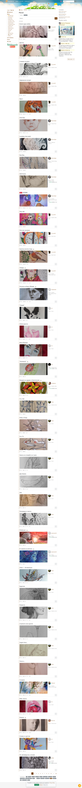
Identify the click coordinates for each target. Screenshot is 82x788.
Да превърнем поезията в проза (64, 16)
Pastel (49, 124)
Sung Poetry (11, 33)
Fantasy (55, 161)
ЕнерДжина (53, 383)
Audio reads (10, 29)
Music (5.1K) (10, 26)
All (26, 776)
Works (8, 14)
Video (9, 31)
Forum (8, 39)
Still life (41, 776)
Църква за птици (64, 50)
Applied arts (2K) (11, 28)
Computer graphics (28, 778)
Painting (52, 198)
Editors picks (11, 15)
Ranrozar (53, 720)
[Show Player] (79, 785)
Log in (8, 10)
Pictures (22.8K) (10, 22)
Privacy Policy (52, 782)
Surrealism (50, 180)
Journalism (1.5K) (11, 20)
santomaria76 (54, 533)
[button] (61, 1)
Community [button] (27, 1)
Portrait (52, 123)
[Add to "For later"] (56, 39)
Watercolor (50, 49)
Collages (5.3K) (10, 25)
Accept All (37, 784)
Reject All (45, 784)
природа (25, 15)
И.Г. (52, 308)
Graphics (52, 29)
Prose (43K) (10, 17)
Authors (21, 1)
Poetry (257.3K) (10, 16)
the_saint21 (53, 27)
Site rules (9, 41)
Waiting (9, 35)
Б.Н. (52, 364)
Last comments (10, 37)
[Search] (75, 1)
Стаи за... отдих (64, 43)
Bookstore (10, 12)
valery (52, 402)
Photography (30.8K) (11, 24)
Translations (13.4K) (11, 21)
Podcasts (9, 30)
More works (70, 59)
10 (51, 773)
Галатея (62, 36)
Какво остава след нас (62, 11)
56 (56, 773)
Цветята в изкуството (62, 14)
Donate (13, 46)
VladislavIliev (53, 289)
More (41, 784)
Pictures (25, 10)
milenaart (53, 683)
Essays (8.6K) (10, 19)
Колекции (10, 34)
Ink (50, 143)
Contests (61, 10)
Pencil (49, 31)
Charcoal (51, 31)
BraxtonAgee (53, 120)
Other (52, 48)
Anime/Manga (22, 778)
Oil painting (42, 778)
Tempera (38, 778)
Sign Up (12, 10)
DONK (52, 758)
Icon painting (45, 776)
